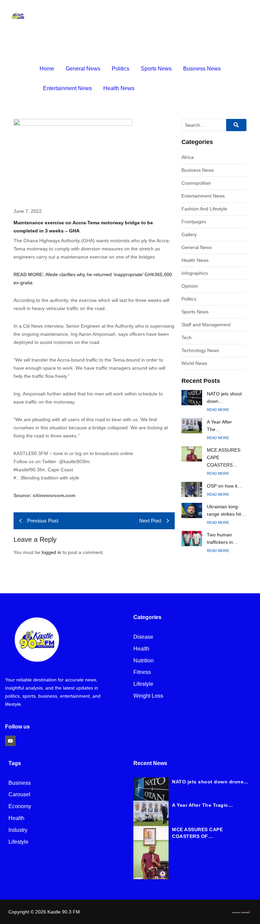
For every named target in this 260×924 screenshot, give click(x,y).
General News (83, 68)
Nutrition (143, 661)
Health (141, 649)
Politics (120, 68)
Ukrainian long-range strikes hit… (226, 510)
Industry (17, 830)
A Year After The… (219, 425)
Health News (118, 88)
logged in (51, 552)
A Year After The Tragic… (202, 805)
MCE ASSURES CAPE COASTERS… (223, 457)
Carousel (19, 795)
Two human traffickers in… (222, 538)
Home (47, 68)
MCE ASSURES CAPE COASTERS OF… (197, 833)
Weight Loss (148, 696)
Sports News (156, 68)
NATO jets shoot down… (224, 397)
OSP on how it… (224, 486)
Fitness (142, 672)
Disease (143, 637)
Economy (19, 806)
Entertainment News (67, 88)
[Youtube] (10, 741)
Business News (202, 68)
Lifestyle (143, 684)
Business (19, 783)
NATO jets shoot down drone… (210, 781)
